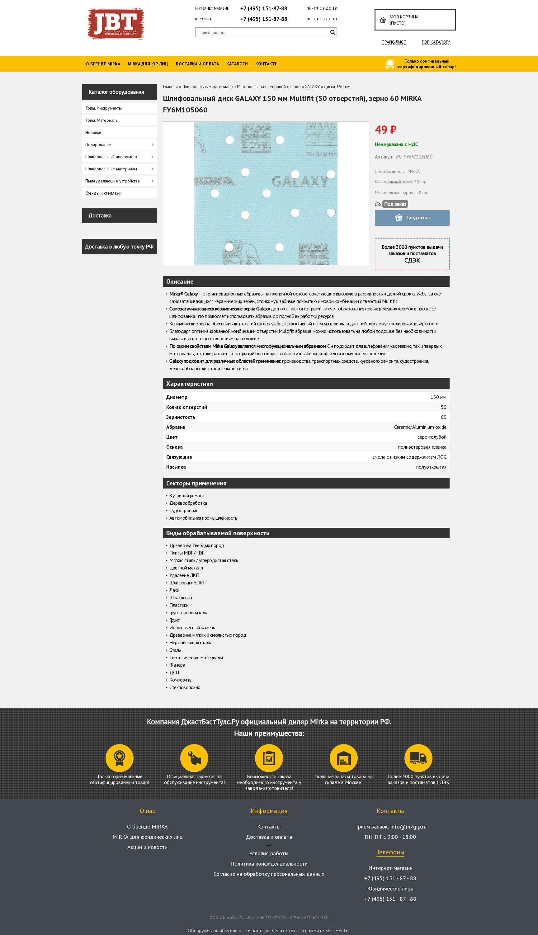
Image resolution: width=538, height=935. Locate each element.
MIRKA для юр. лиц (148, 64)
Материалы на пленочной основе (269, 86)
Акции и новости (147, 847)
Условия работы (268, 853)
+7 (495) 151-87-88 (263, 8)
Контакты (267, 64)
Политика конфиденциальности (269, 863)
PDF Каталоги (436, 42)
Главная (170, 86)
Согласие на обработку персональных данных (269, 873)
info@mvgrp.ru (408, 826)
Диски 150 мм (337, 86)
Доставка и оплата (197, 64)
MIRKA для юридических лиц (147, 836)
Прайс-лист (394, 42)
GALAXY (312, 86)
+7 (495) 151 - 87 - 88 (390, 878)
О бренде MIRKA (103, 64)
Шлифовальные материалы (207, 86)
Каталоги (237, 64)
